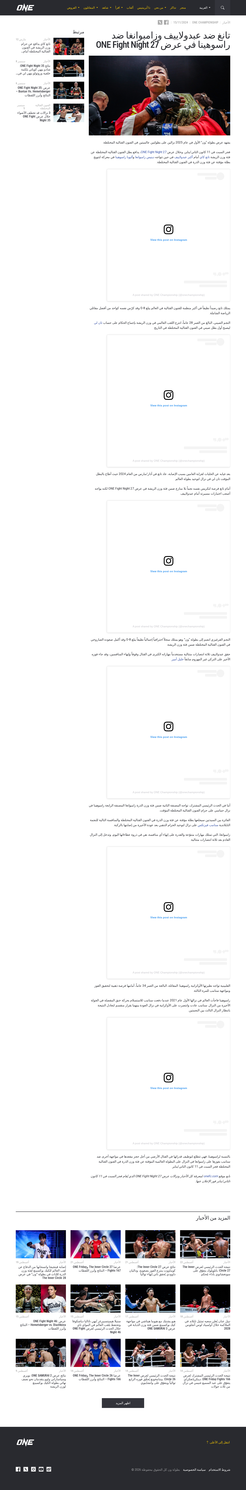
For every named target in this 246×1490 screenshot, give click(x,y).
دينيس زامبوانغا (144, 157)
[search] (222, 7)
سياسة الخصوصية (194, 1470)
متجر (183, 7)
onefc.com (211, 1176)
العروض (71, 7)
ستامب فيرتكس (208, 825)
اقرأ (117, 7)
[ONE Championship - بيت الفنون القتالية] (25, 7)
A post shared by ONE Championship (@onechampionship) (169, 294)
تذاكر (173, 7)
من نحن (158, 7)
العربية (203, 7)
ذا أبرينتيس (143, 7)
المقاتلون (89, 7)
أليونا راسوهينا (124, 157)
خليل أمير (178, 659)
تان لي (98, 323)
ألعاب (130, 7)
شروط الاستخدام (219, 1470)
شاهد (105, 7)
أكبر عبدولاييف (183, 157)
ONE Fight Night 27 (153, 152)
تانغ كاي (205, 157)
